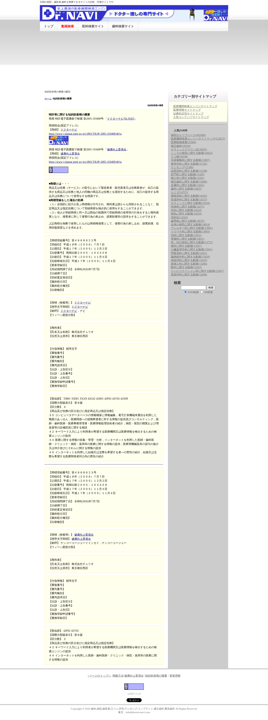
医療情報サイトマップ (187, 109)
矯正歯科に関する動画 (189, 181)
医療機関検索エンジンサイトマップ (195, 106)
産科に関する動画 (186, 245)
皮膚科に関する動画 (187, 185)
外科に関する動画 (186, 210)
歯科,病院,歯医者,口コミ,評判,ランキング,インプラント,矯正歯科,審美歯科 (133, 708)
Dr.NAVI (129, 118)
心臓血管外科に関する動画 (192, 249)
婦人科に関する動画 (187, 178)
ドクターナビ (115, 118)
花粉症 (179, 217)
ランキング (182, 167)
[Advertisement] (134, 60)
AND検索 (193, 292)
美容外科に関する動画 (189, 274)
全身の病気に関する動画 (190, 224)
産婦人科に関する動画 (189, 263)
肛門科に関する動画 (187, 174)
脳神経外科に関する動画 (190, 256)
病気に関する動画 (186, 213)
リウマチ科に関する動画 (190, 231)
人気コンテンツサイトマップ (191, 117)
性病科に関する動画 (187, 206)
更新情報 (175, 675)
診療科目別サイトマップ (188, 113)
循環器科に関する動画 (189, 195)
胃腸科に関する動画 (187, 238)
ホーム (48, 98)
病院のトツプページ (188, 135)
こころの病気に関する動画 (192, 153)
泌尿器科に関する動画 (189, 170)
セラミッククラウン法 (189, 149)
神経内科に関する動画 (189, 260)
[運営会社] (134, 686)
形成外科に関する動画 (189, 199)
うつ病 (179, 156)
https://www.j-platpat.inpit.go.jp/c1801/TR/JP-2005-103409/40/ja (85, 161)
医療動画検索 (183, 142)
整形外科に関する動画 (189, 163)
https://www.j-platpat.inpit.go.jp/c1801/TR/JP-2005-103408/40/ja (85, 133)
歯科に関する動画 (186, 188)
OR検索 (208, 292)
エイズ (179, 192)
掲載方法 (118, 675)
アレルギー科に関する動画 (192, 228)
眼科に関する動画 (186, 267)
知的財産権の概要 (156, 675)
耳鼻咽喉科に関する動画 (190, 160)
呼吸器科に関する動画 (189, 253)
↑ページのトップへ (99, 675)
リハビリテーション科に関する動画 (197, 271)
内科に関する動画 (186, 235)
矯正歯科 (181, 146)
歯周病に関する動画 (187, 221)
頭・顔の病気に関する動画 (192, 242)
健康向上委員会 (116, 149)
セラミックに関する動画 (190, 203)
